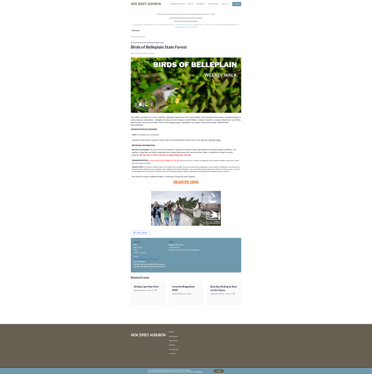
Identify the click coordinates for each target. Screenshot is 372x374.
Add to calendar (142, 233)
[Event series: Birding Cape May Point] (155, 290)
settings (199, 372)
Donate (237, 4)
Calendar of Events (177, 4)
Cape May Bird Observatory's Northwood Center (149, 266)
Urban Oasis (193, 27)
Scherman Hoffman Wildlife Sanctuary (226, 24)
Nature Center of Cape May (203, 24)
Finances (172, 345)
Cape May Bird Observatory (165, 24)
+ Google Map (194, 250)
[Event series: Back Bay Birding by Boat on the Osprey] (233, 293)
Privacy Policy (174, 349)
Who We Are (173, 336)
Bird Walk (137, 264)
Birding (143, 264)
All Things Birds (149, 24)
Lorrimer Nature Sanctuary (184, 24)
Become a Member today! (211, 140)
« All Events (135, 30)
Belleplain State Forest (176, 245)
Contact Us (172, 353)
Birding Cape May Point (146, 286)
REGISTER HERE (186, 181)
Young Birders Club (181, 27)
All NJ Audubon (137, 24)
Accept (219, 371)
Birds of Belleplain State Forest (146, 259)
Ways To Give (173, 341)
